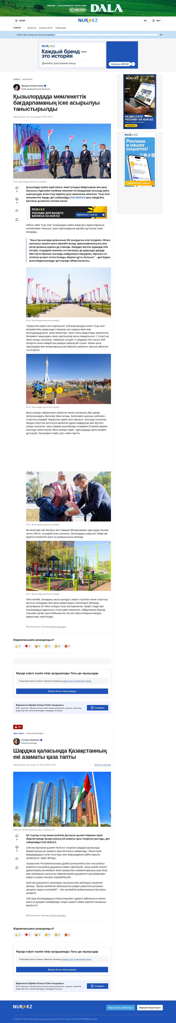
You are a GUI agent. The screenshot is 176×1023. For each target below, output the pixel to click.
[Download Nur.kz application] (88, 8)
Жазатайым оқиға (35, 734)
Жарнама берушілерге (150, 1008)
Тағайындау (60, 28)
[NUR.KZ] (88, 20)
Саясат (17, 28)
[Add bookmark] (17, 219)
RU (145, 21)
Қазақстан (31, 28)
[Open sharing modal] (17, 210)
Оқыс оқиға (18, 734)
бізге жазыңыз (58, 627)
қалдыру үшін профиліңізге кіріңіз (76, 681)
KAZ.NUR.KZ (77, 197)
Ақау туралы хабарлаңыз (120, 1008)
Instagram (99, 708)
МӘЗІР (22, 21)
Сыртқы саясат (46, 28)
